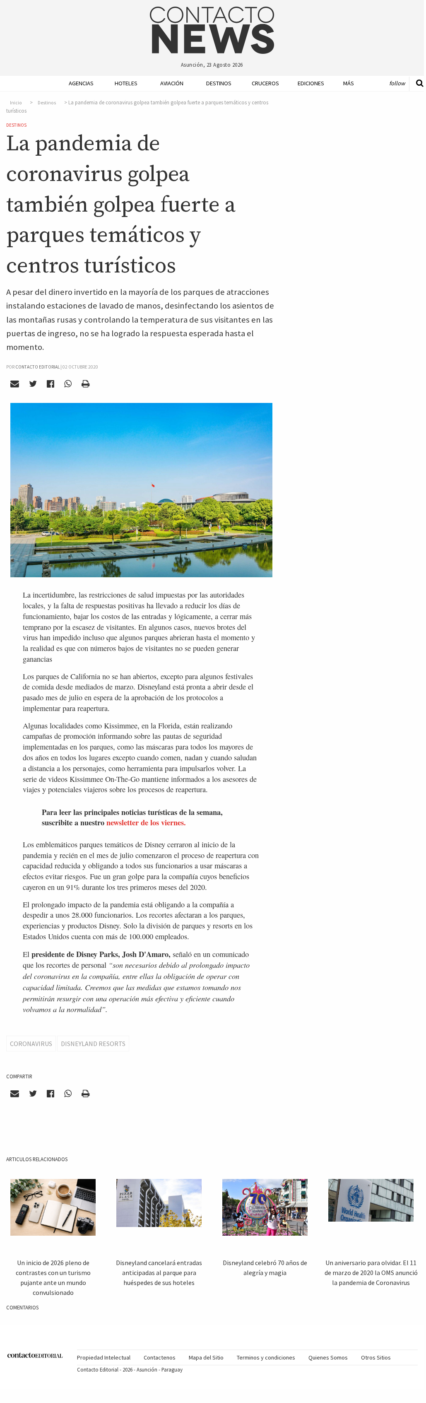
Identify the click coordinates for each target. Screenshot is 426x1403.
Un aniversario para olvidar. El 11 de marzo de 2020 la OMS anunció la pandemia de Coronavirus (371, 1272)
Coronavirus (31, 1043)
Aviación (169, 83)
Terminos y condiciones (266, 1357)
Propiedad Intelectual (103, 1357)
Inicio (16, 103)
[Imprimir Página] (85, 383)
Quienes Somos (328, 1357)
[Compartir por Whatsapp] (68, 383)
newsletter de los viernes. (146, 822)
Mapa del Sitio (206, 1357)
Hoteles (124, 83)
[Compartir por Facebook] (51, 383)
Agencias (78, 83)
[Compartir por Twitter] (33, 383)
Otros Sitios (376, 1357)
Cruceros (261, 83)
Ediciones (307, 83)
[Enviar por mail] (15, 383)
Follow (397, 83)
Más (348, 83)
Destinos (215, 83)
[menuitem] (74, 83)
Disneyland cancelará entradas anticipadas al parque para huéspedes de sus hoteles (159, 1272)
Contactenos (160, 1357)
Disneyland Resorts (93, 1043)
